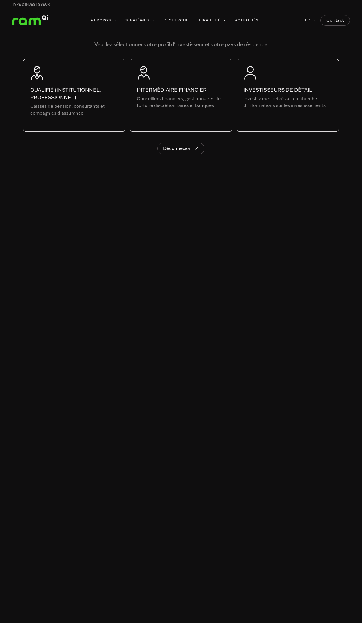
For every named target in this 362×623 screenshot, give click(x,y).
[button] (349, 4)
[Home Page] (30, 20)
